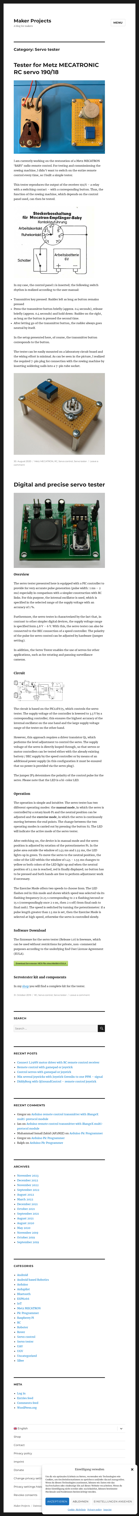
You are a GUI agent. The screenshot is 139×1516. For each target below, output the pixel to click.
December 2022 (27, 1180)
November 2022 (28, 1185)
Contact (19, 1445)
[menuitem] (65, 1428)
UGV (20, 1351)
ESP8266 (23, 1298)
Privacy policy (94, 1509)
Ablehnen (80, 1501)
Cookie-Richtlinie (77, 1509)
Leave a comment (80, 995)
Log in (21, 1393)
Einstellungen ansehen (113, 1501)
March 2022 (25, 1199)
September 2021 (28, 1213)
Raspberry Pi (25, 1317)
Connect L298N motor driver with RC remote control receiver (58, 1062)
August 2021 (25, 1218)
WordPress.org (27, 1407)
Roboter (22, 1327)
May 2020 (23, 1228)
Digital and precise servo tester (59, 484)
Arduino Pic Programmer (86, 1133)
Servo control (65, 461)
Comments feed (27, 1403)
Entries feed (25, 1398)
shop (25, 986)
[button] (132, 1469)
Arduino (22, 1284)
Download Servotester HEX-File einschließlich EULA (41, 963)
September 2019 (28, 1242)
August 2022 (25, 1194)
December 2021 (27, 1204)
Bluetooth (24, 1294)
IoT (19, 1303)
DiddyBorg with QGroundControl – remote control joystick (56, 1081)
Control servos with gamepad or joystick (44, 1072)
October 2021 (26, 1209)
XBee (20, 1360)
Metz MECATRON (43, 461)
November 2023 (27, 1175)
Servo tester (80, 461)
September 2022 (28, 1190)
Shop (17, 1436)
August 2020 (25, 1223)
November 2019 (27, 1232)
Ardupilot (23, 1289)
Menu (118, 22)
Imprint (107, 1509)
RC (55, 461)
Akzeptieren (57, 1501)
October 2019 (26, 1237)
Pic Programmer (28, 1313)
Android (22, 1275)
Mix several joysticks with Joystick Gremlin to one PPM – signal (60, 1076)
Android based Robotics (33, 1279)
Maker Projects (32, 21)
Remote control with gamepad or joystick (45, 1067)
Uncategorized (27, 1356)
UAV (20, 1346)
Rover (21, 1332)
